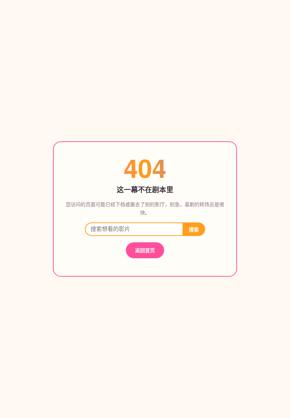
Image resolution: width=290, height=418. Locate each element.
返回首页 (145, 250)
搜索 (194, 229)
